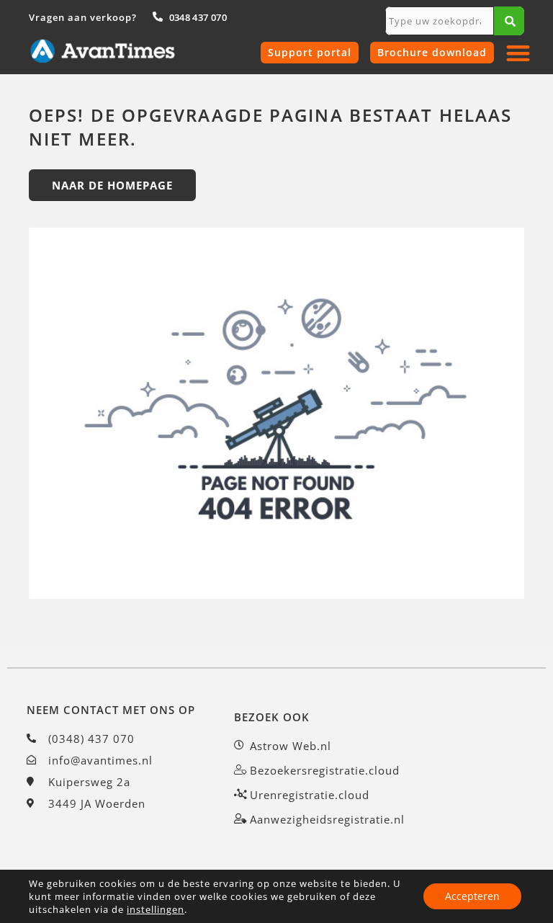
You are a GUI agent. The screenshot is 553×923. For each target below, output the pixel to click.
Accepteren (472, 896)
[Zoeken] (509, 20)
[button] (519, 53)
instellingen (155, 909)
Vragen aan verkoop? (83, 17)
